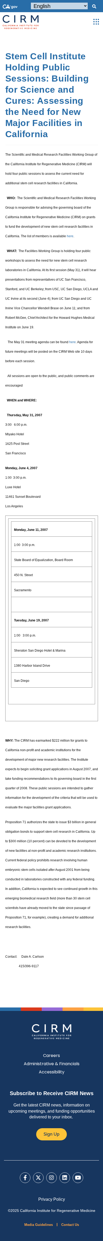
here (70, 236)
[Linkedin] (64, 1177)
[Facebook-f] (25, 1177)
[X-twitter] (38, 1177)
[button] (94, 6)
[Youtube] (78, 1177)
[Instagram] (51, 1177)
